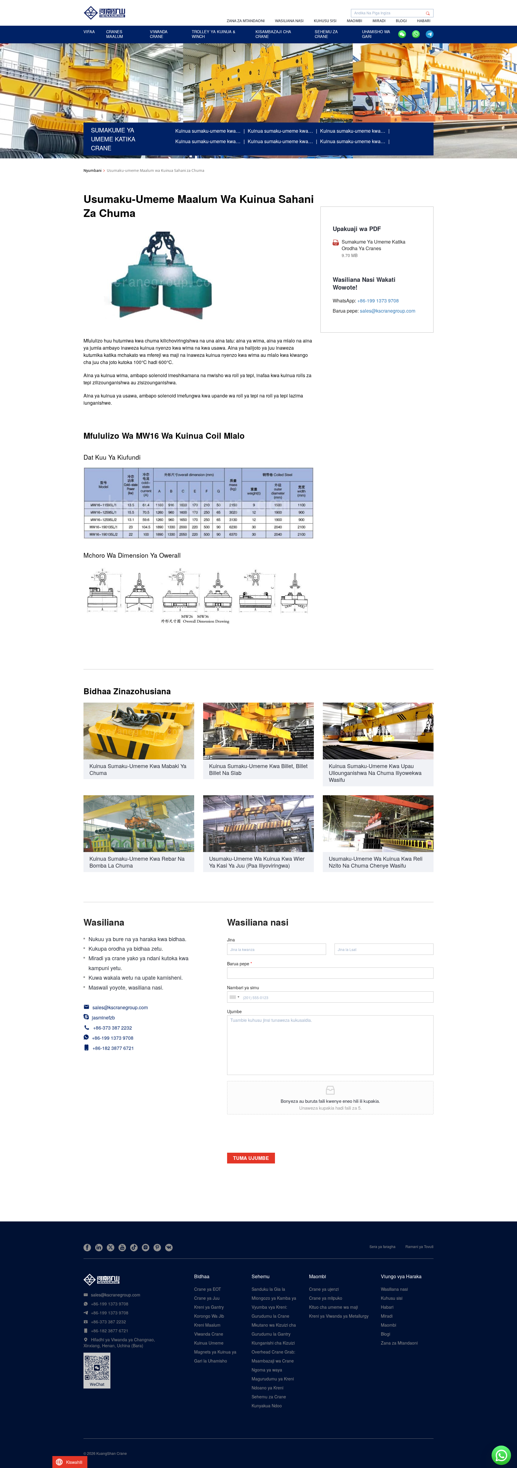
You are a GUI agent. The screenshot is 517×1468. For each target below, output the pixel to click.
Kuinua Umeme (208, 1343)
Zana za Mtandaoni (246, 20)
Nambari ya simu (243, 987)
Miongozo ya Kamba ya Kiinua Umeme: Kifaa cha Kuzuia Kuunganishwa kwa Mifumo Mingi (274, 1298)
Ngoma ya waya (267, 1370)
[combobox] (234, 997)
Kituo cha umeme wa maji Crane (333, 1307)
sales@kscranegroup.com (387, 311)
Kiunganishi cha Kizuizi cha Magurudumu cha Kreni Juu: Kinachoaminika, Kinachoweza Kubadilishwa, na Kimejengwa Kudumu (273, 1343)
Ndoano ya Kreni (267, 1388)
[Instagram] (145, 1247)
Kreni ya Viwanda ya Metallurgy (339, 1316)
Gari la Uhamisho (210, 1361)
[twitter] (110, 1247)
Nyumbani (92, 170)
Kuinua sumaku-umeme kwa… (208, 130)
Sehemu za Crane (269, 1397)
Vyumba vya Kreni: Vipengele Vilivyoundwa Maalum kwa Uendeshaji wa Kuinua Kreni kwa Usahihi (274, 1307)
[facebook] (87, 1247)
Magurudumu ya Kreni (273, 1379)
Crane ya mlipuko (325, 1298)
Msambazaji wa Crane (273, 1361)
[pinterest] (157, 1247)
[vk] (169, 1247)
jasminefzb (103, 1017)
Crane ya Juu (207, 1298)
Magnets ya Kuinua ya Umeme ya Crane (215, 1352)
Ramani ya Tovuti (419, 1246)
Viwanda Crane (208, 1334)
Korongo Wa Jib (209, 1316)
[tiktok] (134, 1247)
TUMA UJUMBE (251, 1157)
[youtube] (122, 1247)
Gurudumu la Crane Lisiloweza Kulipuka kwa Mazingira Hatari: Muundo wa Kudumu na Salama (274, 1316)
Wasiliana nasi (289, 20)
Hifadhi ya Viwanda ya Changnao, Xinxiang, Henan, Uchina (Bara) (119, 1342)
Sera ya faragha (382, 1246)
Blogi (401, 20)
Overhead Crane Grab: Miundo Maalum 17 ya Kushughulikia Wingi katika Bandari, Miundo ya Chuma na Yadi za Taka (273, 1352)
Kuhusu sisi (325, 20)
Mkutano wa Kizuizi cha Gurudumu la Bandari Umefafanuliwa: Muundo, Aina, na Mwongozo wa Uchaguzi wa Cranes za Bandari (274, 1325)
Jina (231, 939)
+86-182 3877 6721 (113, 1048)
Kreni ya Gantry (209, 1307)
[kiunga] (99, 1247)
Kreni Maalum (207, 1325)
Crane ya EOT (207, 1289)
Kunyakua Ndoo (267, 1406)
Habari (424, 20)
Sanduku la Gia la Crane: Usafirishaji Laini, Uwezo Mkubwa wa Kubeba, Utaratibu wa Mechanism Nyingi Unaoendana (272, 1289)
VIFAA (89, 31)
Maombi (354, 20)
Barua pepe (239, 963)
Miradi (379, 20)
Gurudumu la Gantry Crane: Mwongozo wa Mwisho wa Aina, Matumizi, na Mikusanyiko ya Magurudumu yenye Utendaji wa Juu (272, 1334)
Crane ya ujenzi (324, 1289)
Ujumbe (234, 1011)
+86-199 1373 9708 (112, 1037)
